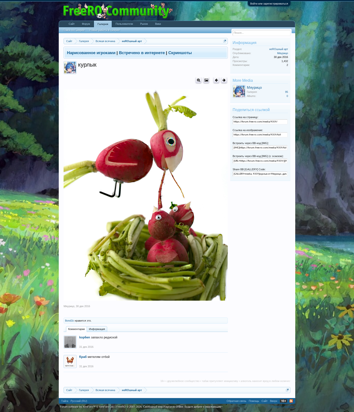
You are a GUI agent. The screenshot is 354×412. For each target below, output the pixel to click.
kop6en (84, 337)
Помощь (254, 400)
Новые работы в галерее (105, 30)
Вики (158, 23)
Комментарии (76, 329)
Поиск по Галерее (74, 30)
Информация (97, 329)
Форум (86, 23)
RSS (291, 401)
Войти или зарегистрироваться (269, 3)
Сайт (72, 23)
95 (286, 91)
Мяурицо (69, 306)
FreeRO (169, 406)
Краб (83, 357)
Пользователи (124, 23)
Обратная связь (236, 400)
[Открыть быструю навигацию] (224, 41)
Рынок (144, 23)
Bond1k (69, 320)
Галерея (103, 24)
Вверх (273, 400)
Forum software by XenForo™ (87, 406)
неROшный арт (278, 49)
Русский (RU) (79, 400)
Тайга (64, 400)
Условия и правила (282, 406)
